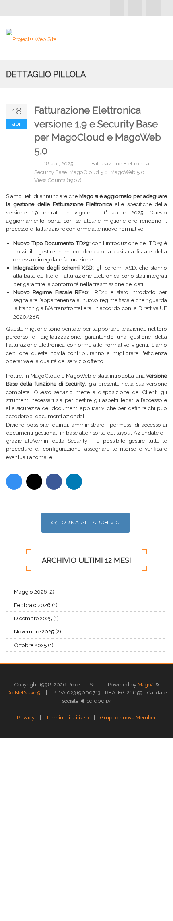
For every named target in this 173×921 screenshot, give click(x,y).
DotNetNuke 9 (23, 693)
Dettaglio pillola (46, 74)
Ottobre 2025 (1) (34, 645)
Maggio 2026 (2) (34, 591)
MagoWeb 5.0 (127, 172)
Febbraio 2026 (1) (36, 605)
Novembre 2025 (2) (37, 631)
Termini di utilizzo (67, 718)
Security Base (50, 172)
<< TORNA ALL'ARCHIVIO (85, 522)
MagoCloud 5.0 (88, 172)
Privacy (26, 718)
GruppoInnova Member (128, 718)
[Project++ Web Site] (31, 38)
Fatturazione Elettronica (120, 163)
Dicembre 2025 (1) (36, 618)
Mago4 (146, 685)
